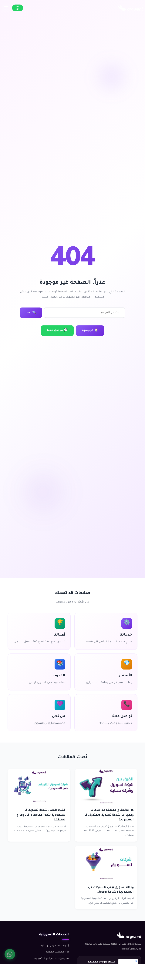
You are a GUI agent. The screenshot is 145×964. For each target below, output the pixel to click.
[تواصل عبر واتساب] (17, 8)
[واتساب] (9, 954)
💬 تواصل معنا (57, 330)
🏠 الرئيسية (90, 330)
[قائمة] (6, 8)
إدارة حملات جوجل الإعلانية (55, 945)
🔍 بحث (31, 312)
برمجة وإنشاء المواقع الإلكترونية (52, 958)
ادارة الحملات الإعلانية (57, 952)
